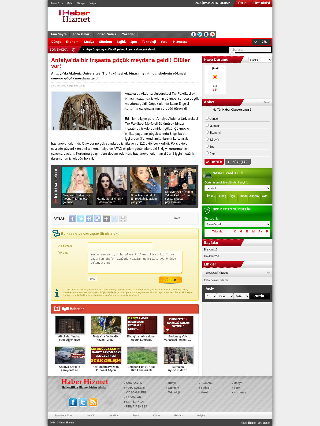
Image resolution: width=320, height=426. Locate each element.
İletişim (93, 3)
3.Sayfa (214, 139)
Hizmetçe (180, 42)
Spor (133, 42)
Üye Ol (90, 415)
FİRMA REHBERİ (137, 406)
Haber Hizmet (248, 422)
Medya (89, 42)
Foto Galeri (81, 34)
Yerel (164, 42)
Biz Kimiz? (210, 249)
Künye (81, 3)
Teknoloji (149, 42)
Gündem (105, 42)
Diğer (264, 41)
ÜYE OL (243, 3)
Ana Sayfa (59, 34)
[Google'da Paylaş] (106, 218)
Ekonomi (72, 42)
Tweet (177, 218)
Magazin (214, 125)
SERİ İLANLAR (135, 402)
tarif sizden (264, 422)
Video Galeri (106, 34)
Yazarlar (128, 34)
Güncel (214, 118)
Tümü (267, 102)
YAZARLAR (133, 397)
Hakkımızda (211, 256)
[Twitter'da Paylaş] (80, 218)
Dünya (56, 42)
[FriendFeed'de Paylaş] (89, 218)
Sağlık (121, 42)
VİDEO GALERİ (136, 392)
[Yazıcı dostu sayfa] (123, 218)
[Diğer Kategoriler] (192, 39)
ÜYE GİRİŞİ (262, 3)
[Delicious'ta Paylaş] (97, 218)
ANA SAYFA (134, 383)
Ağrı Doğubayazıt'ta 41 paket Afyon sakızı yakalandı (120, 49)
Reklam (178, 415)
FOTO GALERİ (135, 387)
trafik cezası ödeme (216, 280)
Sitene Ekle (57, 3)
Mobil (70, 3)
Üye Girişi (113, 415)
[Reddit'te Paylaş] (114, 218)
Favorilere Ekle (63, 415)
